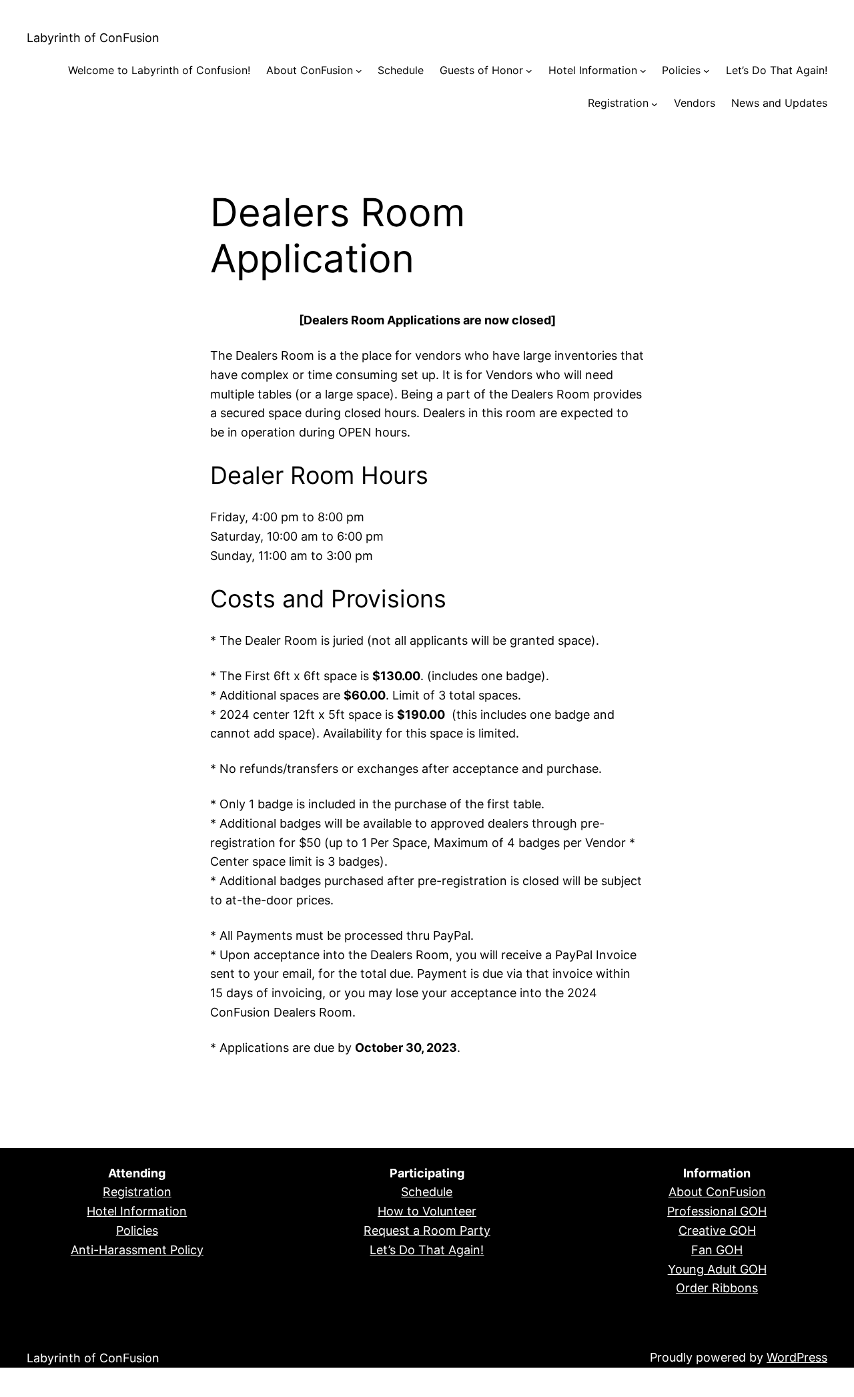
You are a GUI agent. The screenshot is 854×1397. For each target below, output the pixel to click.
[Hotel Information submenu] (643, 70)
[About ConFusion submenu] (359, 70)
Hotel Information (137, 1211)
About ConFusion (717, 1192)
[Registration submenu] (654, 103)
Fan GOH (717, 1250)
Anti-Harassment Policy (137, 1250)
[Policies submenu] (706, 70)
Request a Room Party (427, 1230)
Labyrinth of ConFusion (93, 38)
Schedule (426, 1192)
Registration (137, 1192)
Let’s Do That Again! (427, 1250)
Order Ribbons (717, 1288)
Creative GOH (717, 1230)
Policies (137, 1230)
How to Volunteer (427, 1211)
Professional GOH (717, 1211)
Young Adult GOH (717, 1269)
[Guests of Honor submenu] (529, 70)
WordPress (797, 1357)
